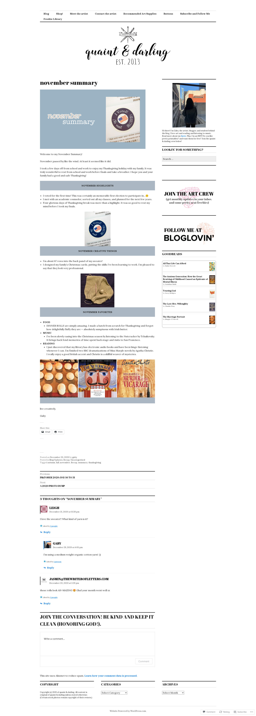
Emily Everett (170, 266)
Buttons (168, 13)
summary (83, 462)
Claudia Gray (170, 306)
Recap (66, 460)
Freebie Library (53, 18)
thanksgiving (94, 462)
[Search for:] (189, 159)
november (65, 462)
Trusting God (169, 291)
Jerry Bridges (170, 293)
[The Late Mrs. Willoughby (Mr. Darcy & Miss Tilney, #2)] (212, 310)
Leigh (54, 508)
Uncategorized (78, 460)
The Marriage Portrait (174, 317)
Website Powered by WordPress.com (128, 711)
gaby (74, 457)
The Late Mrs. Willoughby (175, 304)
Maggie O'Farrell (171, 319)
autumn (51, 462)
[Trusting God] (212, 297)
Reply (47, 532)
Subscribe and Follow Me (195, 13)
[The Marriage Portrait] (212, 323)
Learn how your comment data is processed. (110, 675)
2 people (53, 526)
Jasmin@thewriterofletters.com (79, 579)
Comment (143, 661)
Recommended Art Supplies (139, 13)
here (183, 136)
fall (57, 462)
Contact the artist (105, 13)
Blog (46, 13)
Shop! (59, 13)
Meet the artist (79, 13)
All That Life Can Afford (174, 263)
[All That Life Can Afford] (212, 270)
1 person (57, 561)
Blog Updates (56, 460)
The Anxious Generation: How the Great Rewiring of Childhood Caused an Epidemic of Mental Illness (185, 279)
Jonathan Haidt (170, 284)
